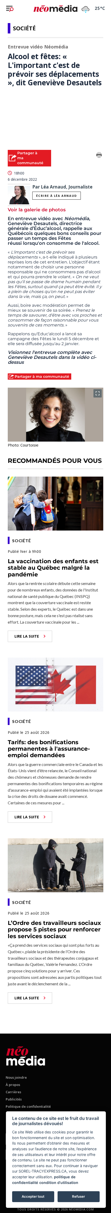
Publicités (14, 1099)
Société (24, 28)
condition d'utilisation (58, 1182)
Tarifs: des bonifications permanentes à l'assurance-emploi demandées (49, 749)
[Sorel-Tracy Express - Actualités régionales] (55, 8)
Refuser (78, 1196)
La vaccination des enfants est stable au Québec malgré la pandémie (53, 568)
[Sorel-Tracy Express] (26, 1055)
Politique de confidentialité (28, 1106)
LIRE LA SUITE (26, 636)
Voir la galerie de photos (37, 210)
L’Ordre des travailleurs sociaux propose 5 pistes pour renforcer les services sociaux (54, 929)
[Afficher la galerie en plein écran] (97, 393)
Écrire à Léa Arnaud (56, 196)
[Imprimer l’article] (99, 156)
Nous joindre (16, 1077)
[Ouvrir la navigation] (10, 8)
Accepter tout (33, 1196)
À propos (13, 1084)
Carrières (13, 1092)
